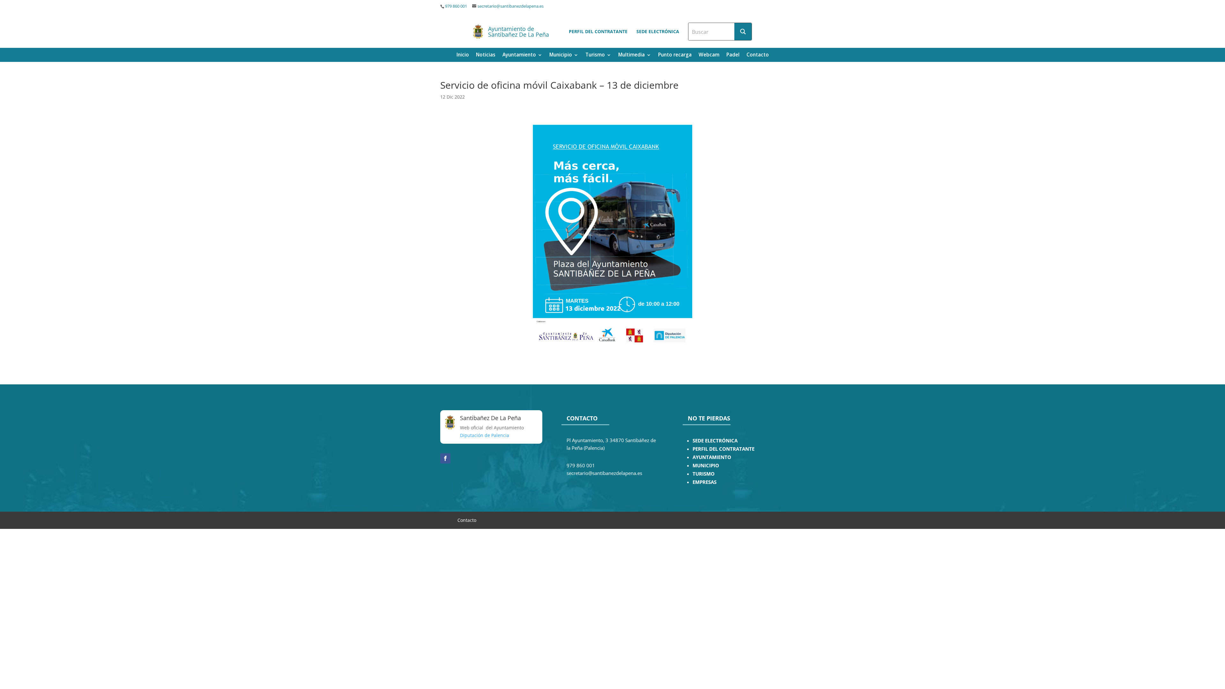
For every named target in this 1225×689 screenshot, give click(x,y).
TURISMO (704, 473)
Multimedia (631, 55)
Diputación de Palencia (484, 435)
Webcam (709, 55)
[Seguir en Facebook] (445, 458)
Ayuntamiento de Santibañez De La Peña (518, 31)
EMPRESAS (704, 482)
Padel (732, 55)
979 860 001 (456, 6)
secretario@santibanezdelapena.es (511, 6)
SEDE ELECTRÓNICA (715, 440)
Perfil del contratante (598, 31)
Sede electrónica (657, 31)
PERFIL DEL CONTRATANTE (723, 449)
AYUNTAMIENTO (712, 457)
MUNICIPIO (706, 465)
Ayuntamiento (519, 55)
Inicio (463, 55)
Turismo (595, 55)
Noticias (485, 55)
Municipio (560, 55)
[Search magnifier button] (743, 31)
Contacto (757, 55)
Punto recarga (675, 55)
